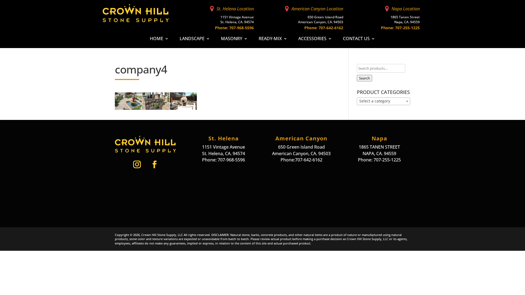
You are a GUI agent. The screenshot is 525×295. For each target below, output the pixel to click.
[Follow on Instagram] (137, 164)
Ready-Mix (270, 39)
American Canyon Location (317, 9)
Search (364, 78)
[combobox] (383, 101)
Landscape (192, 39)
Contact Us (356, 39)
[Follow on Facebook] (154, 164)
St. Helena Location (235, 9)
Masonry (231, 39)
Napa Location (406, 9)
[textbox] (383, 101)
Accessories (312, 39)
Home (156, 39)
